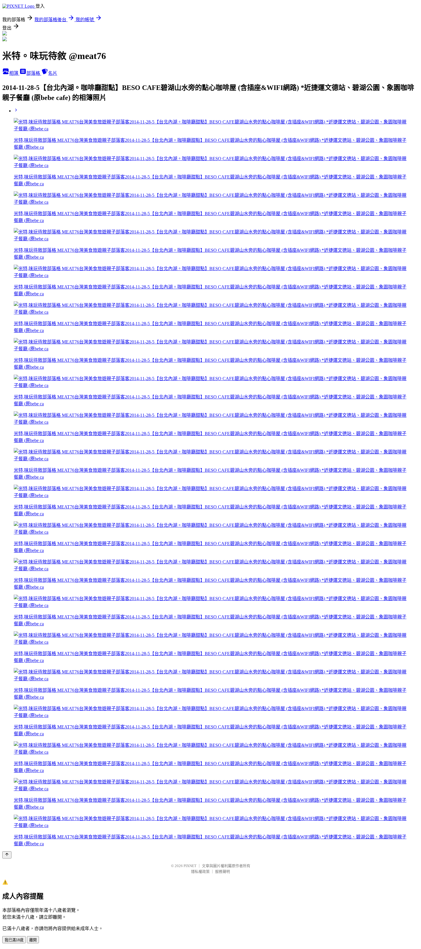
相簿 (14, 73)
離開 (33, 940)
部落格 (33, 73)
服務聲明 (222, 871)
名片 (52, 73)
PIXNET (190, 866)
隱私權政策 (200, 871)
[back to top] (6, 854)
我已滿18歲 (14, 940)
